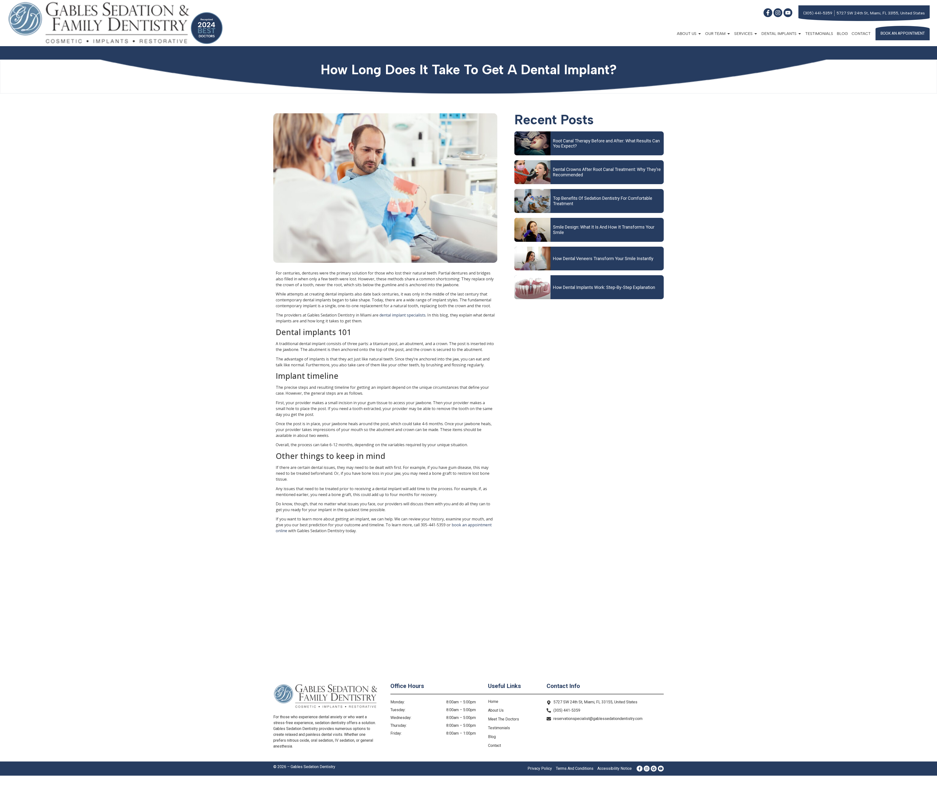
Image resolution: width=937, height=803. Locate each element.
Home (493, 701)
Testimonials (819, 33)
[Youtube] (788, 12)
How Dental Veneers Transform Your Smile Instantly (603, 258)
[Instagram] (778, 12)
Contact (861, 33)
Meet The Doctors (503, 719)
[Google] (654, 768)
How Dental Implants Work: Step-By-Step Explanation (604, 287)
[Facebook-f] (768, 12)
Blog (842, 33)
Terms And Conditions (574, 768)
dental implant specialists (402, 315)
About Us (496, 710)
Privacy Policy (540, 768)
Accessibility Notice (614, 768)
